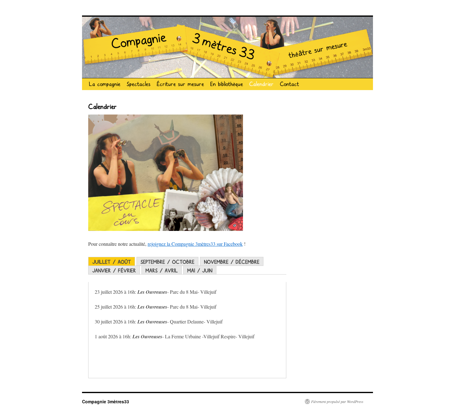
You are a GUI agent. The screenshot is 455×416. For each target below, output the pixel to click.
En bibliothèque (226, 84)
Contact (289, 84)
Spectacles (138, 84)
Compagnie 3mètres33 (105, 401)
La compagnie (104, 84)
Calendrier (261, 84)
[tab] (111, 261)
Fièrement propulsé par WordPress (337, 401)
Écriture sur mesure (180, 84)
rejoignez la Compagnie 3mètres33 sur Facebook (195, 243)
